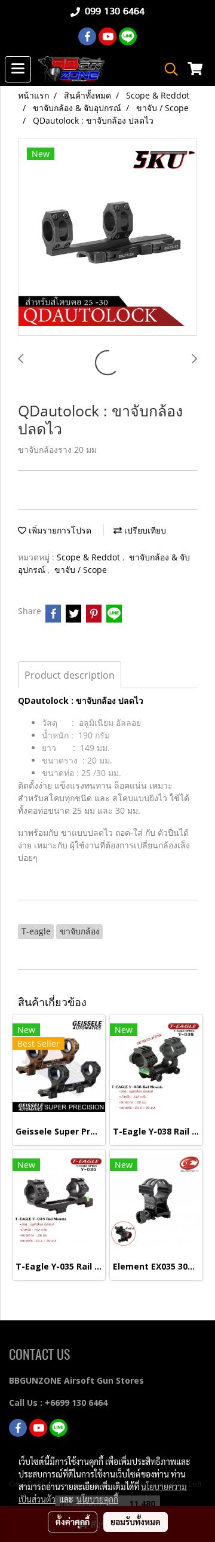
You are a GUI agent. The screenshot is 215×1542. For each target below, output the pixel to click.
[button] (167, 69)
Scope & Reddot (89, 557)
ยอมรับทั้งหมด (135, 1521)
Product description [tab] (69, 675)
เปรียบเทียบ (144, 530)
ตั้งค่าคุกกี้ (73, 1521)
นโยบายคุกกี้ (97, 1499)
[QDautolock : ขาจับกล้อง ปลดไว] (107, 237)
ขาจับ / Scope (80, 569)
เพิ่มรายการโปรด (58, 530)
